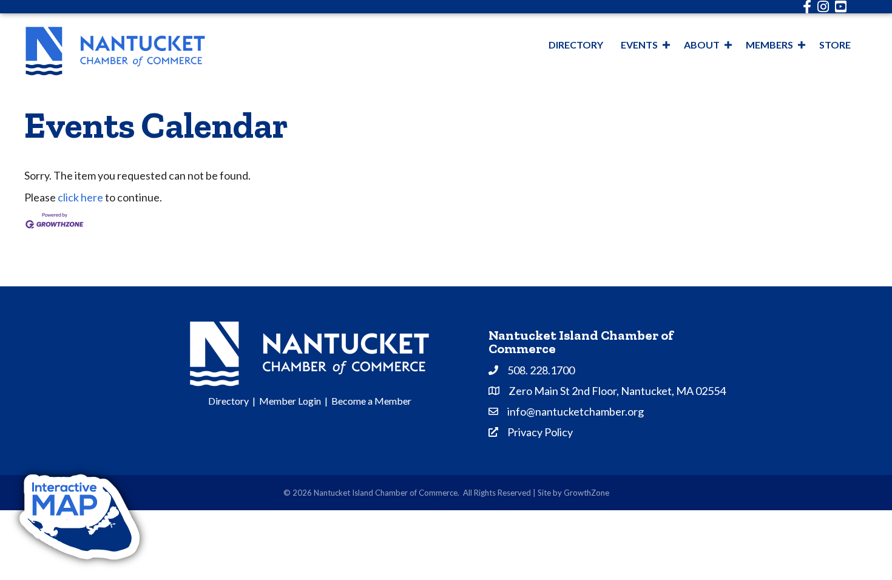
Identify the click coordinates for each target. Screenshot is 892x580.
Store (835, 44)
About (702, 44)
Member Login (290, 400)
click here (80, 197)
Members (769, 44)
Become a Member (371, 400)
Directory (576, 44)
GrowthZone (586, 492)
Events (639, 44)
